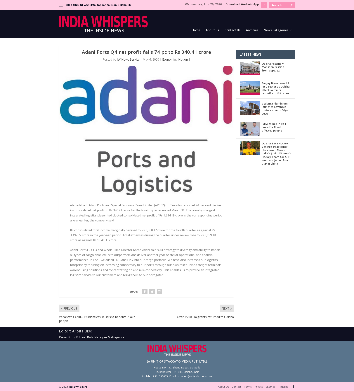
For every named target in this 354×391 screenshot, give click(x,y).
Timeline (283, 386)
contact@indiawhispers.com (195, 376)
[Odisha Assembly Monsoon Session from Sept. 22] (250, 68)
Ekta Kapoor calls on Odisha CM (110, 5)
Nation (183, 59)
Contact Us (232, 30)
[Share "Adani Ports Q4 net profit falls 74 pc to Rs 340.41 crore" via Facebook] (144, 291)
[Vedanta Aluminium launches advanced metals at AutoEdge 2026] (250, 108)
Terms (248, 386)
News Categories (276, 30)
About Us (212, 30)
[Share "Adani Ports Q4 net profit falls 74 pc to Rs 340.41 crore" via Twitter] (152, 291)
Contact (236, 386)
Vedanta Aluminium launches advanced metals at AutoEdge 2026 (275, 108)
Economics (169, 59)
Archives (252, 30)
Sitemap (270, 386)
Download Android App (242, 4)
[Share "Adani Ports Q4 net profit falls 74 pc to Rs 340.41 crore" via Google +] (159, 291)
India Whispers (78, 386)
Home (196, 30)
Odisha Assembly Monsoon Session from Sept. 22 (273, 67)
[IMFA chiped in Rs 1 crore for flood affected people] (250, 129)
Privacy (258, 386)
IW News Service (128, 59)
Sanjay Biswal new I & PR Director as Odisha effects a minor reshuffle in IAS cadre (276, 88)
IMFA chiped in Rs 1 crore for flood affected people (274, 127)
